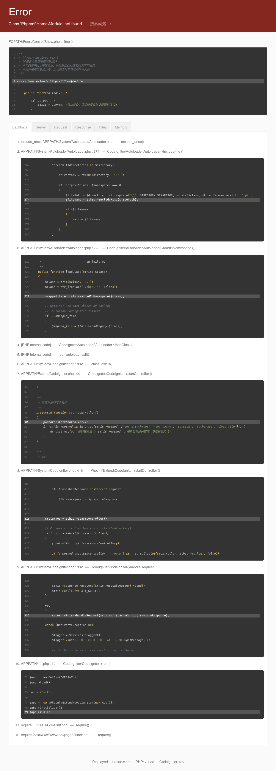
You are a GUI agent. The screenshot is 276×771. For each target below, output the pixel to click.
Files (103, 127)
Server (41, 127)
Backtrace (20, 127)
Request (60, 127)
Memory (121, 127)
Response (83, 127)
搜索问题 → (100, 23)
